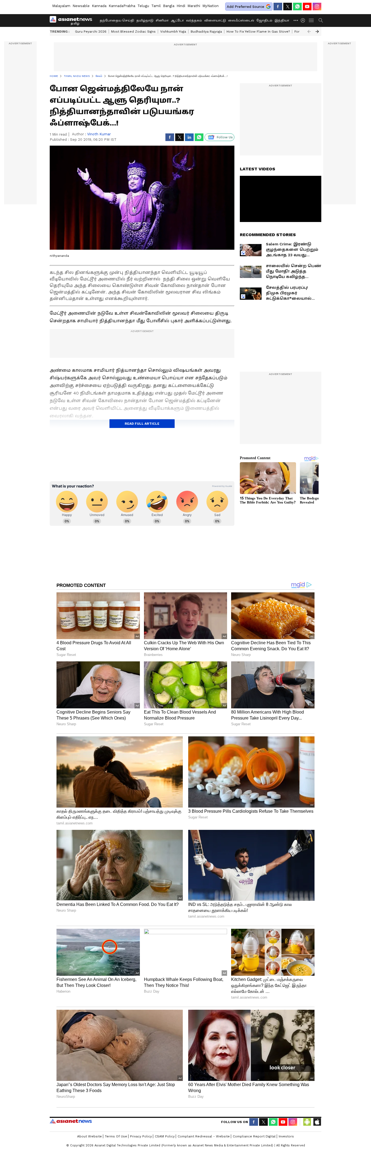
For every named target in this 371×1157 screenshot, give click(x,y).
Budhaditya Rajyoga (206, 31)
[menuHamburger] (311, 20)
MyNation (210, 6)
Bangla (168, 6)
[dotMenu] (296, 20)
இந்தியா (282, 20)
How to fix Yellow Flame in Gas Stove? (258, 31)
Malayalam (61, 6)
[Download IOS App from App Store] (317, 1122)
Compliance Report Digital (254, 1136)
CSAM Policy (165, 1136)
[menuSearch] (321, 20)
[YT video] (307, 6)
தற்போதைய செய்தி (117, 20)
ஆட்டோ (177, 20)
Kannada (99, 6)
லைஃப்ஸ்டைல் (241, 20)
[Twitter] (287, 6)
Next (317, 32)
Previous (309, 32)
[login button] (304, 20)
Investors (286, 1136)
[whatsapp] (297, 6)
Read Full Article (142, 424)
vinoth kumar (99, 134)
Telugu (143, 6)
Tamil (156, 6)
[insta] (317, 6)
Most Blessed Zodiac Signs (133, 31)
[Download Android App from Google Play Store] (307, 1122)
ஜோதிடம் (264, 20)
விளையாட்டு (215, 20)
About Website (89, 1136)
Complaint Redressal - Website (204, 1136)
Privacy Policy (141, 1136)
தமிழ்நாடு (144, 20)
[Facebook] (277, 6)
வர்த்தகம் (194, 20)
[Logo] (73, 20)
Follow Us (225, 137)
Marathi (193, 6)
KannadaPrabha (122, 6)
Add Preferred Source (245, 7)
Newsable (81, 6)
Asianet (71, 1121)
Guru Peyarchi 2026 (90, 31)
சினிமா (162, 20)
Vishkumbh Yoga (173, 31)
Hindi (181, 6)
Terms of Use (116, 1136)
